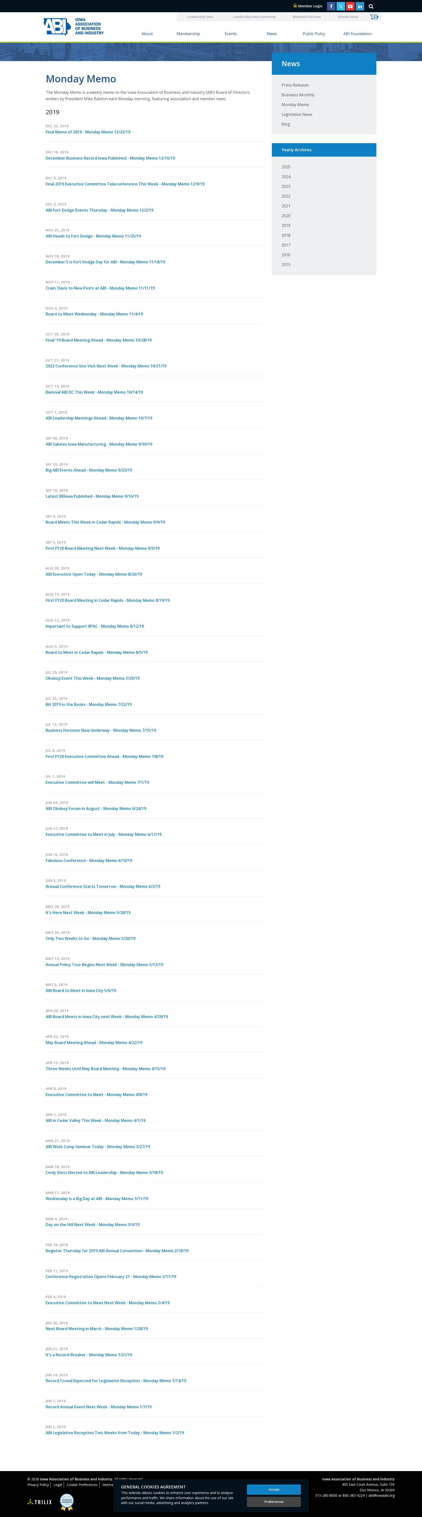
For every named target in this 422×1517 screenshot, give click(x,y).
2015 (286, 264)
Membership (188, 33)
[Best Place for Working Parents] (63, 1502)
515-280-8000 (326, 1495)
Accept (274, 1489)
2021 (286, 206)
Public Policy (314, 33)
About (147, 33)
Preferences (274, 1501)
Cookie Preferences (82, 1484)
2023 (286, 186)
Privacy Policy (38, 1484)
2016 (286, 255)
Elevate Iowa (348, 16)
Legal (57, 1484)
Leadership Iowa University (254, 16)
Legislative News (297, 114)
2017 (286, 245)
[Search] (371, 6)
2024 (286, 176)
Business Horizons (307, 16)
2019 (286, 225)
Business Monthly (298, 94)
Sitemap (108, 1484)
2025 (286, 167)
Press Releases (295, 85)
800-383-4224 (354, 1495)
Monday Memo (295, 104)
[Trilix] (39, 1502)
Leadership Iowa (200, 16)
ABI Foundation (357, 33)
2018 (286, 235)
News (272, 33)
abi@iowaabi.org (382, 1495)
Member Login (310, 6)
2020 (286, 215)
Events (231, 33)
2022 (286, 196)
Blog (286, 124)
